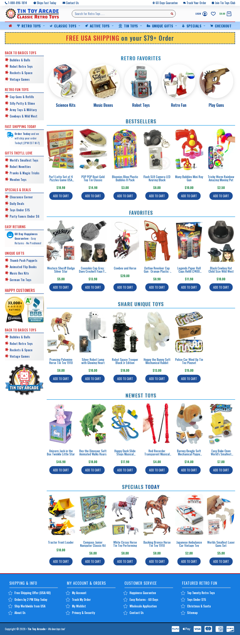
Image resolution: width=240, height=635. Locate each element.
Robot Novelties (20, 166)
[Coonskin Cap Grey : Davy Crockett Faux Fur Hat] (93, 241)
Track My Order (81, 599)
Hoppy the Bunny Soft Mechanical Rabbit (157, 361)
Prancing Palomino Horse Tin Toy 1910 (61, 361)
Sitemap (192, 612)
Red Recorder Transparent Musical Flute (157, 454)
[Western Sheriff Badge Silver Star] (61, 241)
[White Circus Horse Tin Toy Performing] (125, 515)
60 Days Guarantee (167, 3)
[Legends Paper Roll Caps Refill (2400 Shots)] (189, 241)
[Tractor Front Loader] (61, 515)
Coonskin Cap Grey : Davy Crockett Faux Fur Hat (93, 271)
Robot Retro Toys (21, 66)
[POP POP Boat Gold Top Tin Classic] (93, 149)
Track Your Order (196, 3)
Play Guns (216, 105)
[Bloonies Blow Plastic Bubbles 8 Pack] (125, 149)
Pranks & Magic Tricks (25, 173)
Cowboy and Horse (125, 268)
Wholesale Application (143, 606)
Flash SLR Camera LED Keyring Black (156, 178)
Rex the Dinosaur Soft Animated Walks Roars (92, 452)
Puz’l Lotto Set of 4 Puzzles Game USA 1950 (61, 179)
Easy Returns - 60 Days (144, 599)
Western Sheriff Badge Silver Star (61, 270)
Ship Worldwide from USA (29, 606)
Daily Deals (17, 203)
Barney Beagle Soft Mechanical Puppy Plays (189, 454)
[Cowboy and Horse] (125, 241)
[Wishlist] (213, 13)
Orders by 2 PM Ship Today (30, 599)
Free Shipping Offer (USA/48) (32, 593)
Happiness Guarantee (143, 593)
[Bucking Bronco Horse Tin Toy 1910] (157, 515)
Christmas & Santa (199, 606)
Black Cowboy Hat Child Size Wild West (221, 270)
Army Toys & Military (23, 110)
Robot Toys (141, 105)
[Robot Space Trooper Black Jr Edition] (125, 332)
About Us (20, 612)
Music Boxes (103, 105)
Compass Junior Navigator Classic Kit (93, 544)
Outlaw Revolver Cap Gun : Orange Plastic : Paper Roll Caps (157, 271)
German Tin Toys (21, 280)
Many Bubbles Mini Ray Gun (189, 178)
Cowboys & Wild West (24, 116)
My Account (79, 593)
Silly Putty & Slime (22, 103)
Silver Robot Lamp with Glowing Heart (93, 361)
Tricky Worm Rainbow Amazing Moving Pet (221, 178)
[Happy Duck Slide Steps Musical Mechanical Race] (125, 424)
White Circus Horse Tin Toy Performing (125, 544)
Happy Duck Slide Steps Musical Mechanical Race (125, 454)
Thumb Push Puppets (24, 260)
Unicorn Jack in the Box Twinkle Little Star (61, 452)
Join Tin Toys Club (225, 3)
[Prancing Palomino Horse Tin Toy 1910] (61, 332)
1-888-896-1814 (17, 3)
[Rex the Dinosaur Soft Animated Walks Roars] (93, 424)
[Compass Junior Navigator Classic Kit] (93, 515)
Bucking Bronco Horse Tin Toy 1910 (157, 544)
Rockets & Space (21, 73)
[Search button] (172, 13)
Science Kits (65, 105)
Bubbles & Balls (20, 60)
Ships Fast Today (46, 3)
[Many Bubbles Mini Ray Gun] (189, 149)
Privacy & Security (83, 612)
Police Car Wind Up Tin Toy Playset (189, 361)
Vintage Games (20, 79)
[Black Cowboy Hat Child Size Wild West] (221, 241)
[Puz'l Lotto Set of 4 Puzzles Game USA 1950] (61, 149)
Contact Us (72, 3)
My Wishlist (79, 606)
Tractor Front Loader (61, 542)
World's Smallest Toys (24, 160)
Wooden (15, 179)
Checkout (223, 25)
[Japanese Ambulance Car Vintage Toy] (189, 515)
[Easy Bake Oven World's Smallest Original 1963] (221, 424)
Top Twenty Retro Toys (201, 593)
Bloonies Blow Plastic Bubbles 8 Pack (125, 178)
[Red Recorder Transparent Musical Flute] (157, 424)
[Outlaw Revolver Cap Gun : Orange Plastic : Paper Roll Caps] (157, 241)
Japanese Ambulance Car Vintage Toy (189, 544)
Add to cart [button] (61, 196)
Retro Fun (178, 105)
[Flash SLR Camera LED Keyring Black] (157, 149)
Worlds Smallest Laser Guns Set (221, 544)
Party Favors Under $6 (25, 216)
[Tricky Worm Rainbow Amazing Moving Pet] (221, 149)
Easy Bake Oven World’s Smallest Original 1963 (221, 454)
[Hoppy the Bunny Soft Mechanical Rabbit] (157, 332)
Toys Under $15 (20, 210)
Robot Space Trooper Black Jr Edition (125, 361)
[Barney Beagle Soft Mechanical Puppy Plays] (189, 424)
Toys (23, 179)
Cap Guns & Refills (22, 97)
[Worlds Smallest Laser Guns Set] (221, 515)
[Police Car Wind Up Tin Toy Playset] (189, 332)
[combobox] (120, 13)
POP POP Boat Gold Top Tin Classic (93, 178)
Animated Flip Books (23, 267)
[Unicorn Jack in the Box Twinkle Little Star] (61, 424)
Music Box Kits (19, 273)
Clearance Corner (21, 197)
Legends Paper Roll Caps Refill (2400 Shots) (189, 271)
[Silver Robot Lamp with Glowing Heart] (93, 332)
